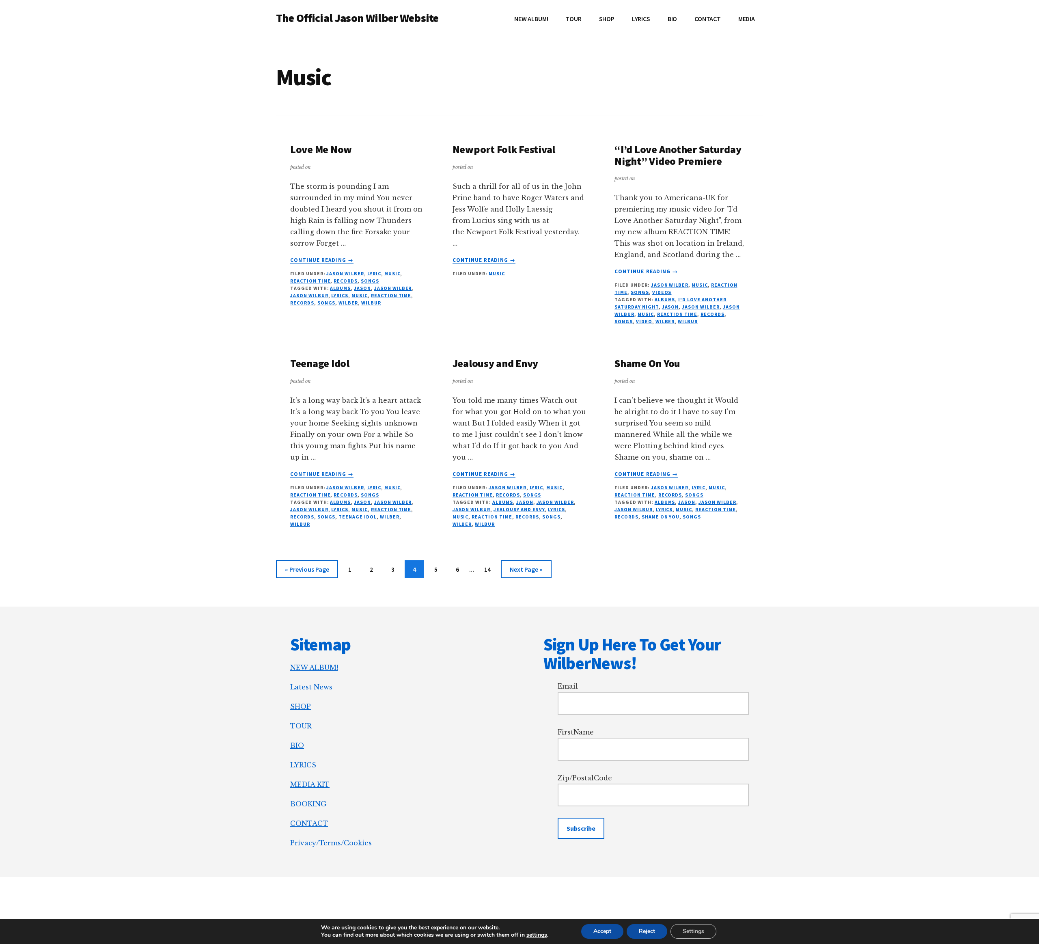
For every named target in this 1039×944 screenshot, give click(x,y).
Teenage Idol (319, 363)
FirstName (576, 732)
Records (346, 281)
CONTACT (309, 823)
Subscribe (581, 828)
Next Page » (526, 571)
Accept (602, 931)
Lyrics (339, 295)
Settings (693, 931)
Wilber (348, 303)
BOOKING (308, 804)
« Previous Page (307, 571)
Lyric (374, 273)
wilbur (371, 303)
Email (568, 686)
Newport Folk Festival (504, 149)
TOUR (301, 726)
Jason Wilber (345, 273)
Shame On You (647, 363)
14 (491, 569)
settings (536, 935)
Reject (647, 931)
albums (340, 288)
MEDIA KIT (310, 784)
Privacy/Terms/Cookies (331, 843)
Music (392, 273)
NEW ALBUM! (314, 667)
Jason (362, 288)
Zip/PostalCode (585, 778)
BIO (297, 745)
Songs (370, 281)
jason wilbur (309, 295)
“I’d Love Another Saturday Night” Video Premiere (677, 155)
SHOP (300, 706)
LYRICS (303, 765)
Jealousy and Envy (496, 363)
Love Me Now (321, 149)
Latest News (311, 687)
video (644, 321)
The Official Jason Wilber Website (357, 18)
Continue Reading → (322, 260)
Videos (662, 292)
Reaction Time (310, 281)
